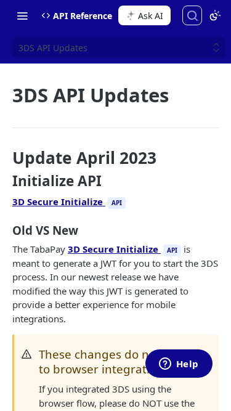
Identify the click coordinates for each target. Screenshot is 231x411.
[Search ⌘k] (192, 15)
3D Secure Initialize (67, 201)
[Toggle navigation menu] (22, 15)
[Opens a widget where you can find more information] (179, 364)
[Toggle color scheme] (215, 15)
